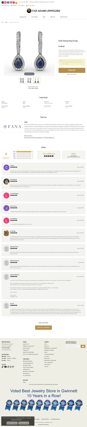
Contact (26, 350)
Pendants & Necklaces (37, 137)
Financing (26, 373)
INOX (45, 352)
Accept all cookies (24, 423)
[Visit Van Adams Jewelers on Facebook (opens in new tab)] (8, 2)
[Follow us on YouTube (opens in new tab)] (5, 2)
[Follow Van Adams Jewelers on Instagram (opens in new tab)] (11, 2)
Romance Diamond (50, 360)
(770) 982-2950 (33, 88)
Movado (47, 358)
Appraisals (26, 369)
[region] (29, 50)
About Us (52, 16)
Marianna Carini (14, 246)
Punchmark (46, 424)
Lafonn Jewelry (49, 354)
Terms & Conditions (45, 419)
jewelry (6, 22)
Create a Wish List (28, 346)
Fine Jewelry (34, 16)
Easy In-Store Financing (30, 354)
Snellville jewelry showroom (51, 384)
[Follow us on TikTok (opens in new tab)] (3, 2)
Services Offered (28, 352)
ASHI (45, 344)
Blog (44, 16)
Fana (24, 103)
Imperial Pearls (49, 350)
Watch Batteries (28, 367)
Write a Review (43, 327)
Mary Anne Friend (14, 260)
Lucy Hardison (13, 218)
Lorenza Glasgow (14, 193)
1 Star (14, 158)
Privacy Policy (37, 419)
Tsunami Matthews (14, 274)
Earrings (30, 137)
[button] (21, 5)
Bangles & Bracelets (49, 137)
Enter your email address (71, 343)
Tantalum (47, 364)
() (33, 151)
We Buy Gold (27, 365)
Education (26, 348)
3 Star (14, 155)
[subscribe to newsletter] (83, 346)
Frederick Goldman (50, 348)
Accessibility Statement (55, 419)
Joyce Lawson (13, 206)
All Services (27, 375)
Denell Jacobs (13, 179)
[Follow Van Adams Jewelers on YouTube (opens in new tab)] (16, 3)
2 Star (14, 156)
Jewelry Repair (27, 361)
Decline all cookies (12, 423)
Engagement (23, 16)
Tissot (46, 366)
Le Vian (46, 356)
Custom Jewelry (28, 363)
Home (3, 22)
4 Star (14, 153)
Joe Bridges (13, 231)
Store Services (64, 16)
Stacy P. (12, 303)
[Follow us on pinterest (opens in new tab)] (14, 2)
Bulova (46, 346)
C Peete (12, 165)
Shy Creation (48, 362)
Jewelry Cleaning (28, 371)
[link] (23, 2)
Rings (25, 137)
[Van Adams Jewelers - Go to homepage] (43, 10)
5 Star (14, 151)
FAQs (24, 382)
